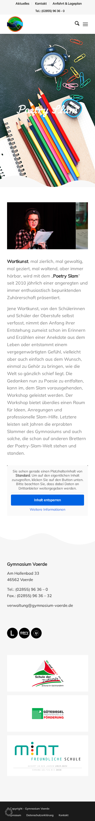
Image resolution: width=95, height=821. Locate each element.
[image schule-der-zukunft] (49, 675)
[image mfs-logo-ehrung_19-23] (49, 757)
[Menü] (85, 24)
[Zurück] (18, 224)
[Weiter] (77, 224)
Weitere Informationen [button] (47, 509)
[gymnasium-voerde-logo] (39, 24)
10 (65, 244)
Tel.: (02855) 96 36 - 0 (50, 11)
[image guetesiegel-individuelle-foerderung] (49, 715)
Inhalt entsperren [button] (47, 500)
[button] (9, 812)
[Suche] (74, 24)
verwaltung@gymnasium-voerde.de (40, 605)
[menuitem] (22, 3)
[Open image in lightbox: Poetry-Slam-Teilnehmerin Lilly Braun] (70, 247)
